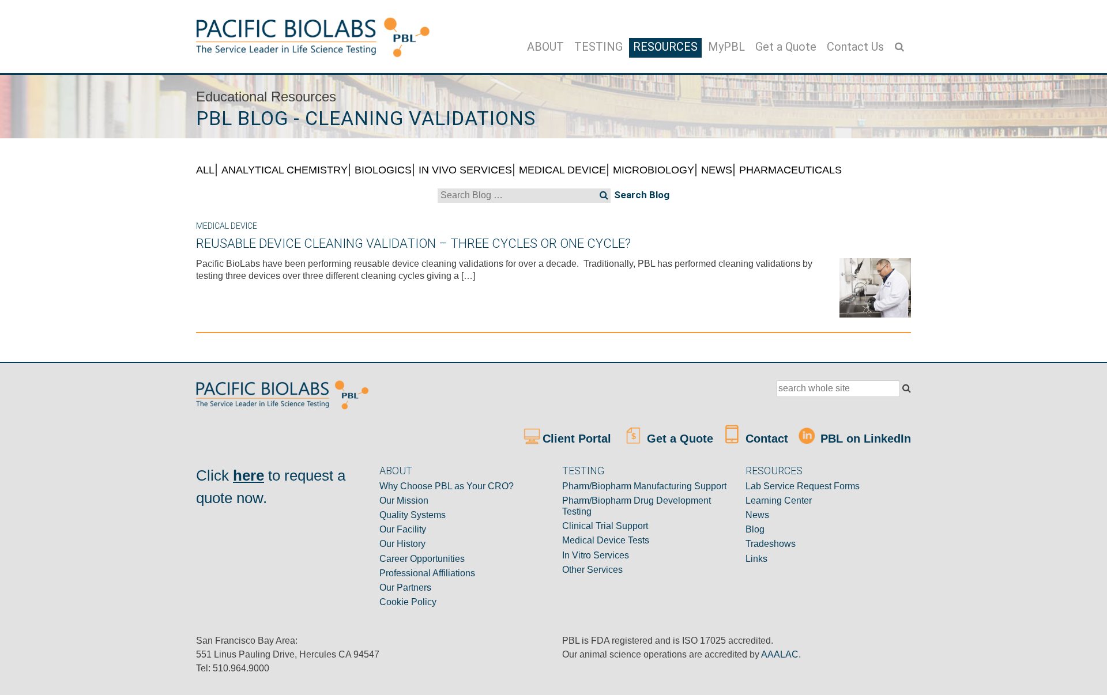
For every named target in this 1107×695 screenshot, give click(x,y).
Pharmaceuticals (790, 170)
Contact (765, 438)
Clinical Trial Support (605, 526)
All (205, 170)
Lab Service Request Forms (802, 486)
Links (756, 559)
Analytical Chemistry (284, 170)
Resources (665, 47)
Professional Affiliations (427, 573)
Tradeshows (770, 544)
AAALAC (780, 654)
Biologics (383, 170)
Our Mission (403, 500)
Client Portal (579, 438)
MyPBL (726, 47)
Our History (402, 544)
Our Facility (402, 529)
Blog (755, 529)
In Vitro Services (595, 555)
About (545, 47)
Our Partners (405, 587)
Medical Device (562, 170)
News (716, 170)
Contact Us (855, 47)
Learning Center (778, 500)
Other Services (592, 570)
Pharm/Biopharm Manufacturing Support (644, 486)
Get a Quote (785, 47)
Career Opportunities (422, 559)
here (248, 475)
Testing (598, 47)
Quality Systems (412, 515)
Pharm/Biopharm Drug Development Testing (636, 506)
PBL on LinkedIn (864, 438)
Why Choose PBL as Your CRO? (446, 486)
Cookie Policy (407, 602)
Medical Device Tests (605, 540)
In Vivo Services (465, 170)
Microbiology (653, 170)
